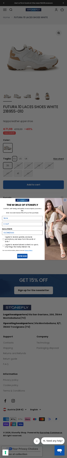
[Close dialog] (65, 200)
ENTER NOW (22, 256)
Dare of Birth (7, 229)
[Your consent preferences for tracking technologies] (5, 452)
